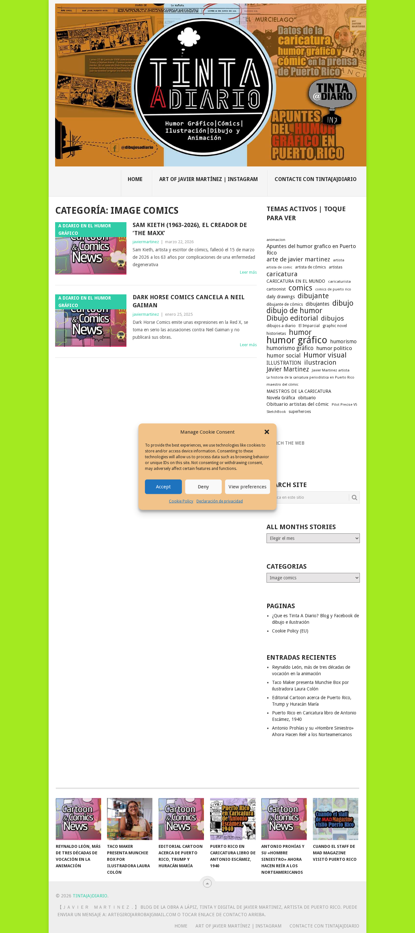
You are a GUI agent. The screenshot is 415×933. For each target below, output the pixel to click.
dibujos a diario (281, 325)
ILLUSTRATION (284, 363)
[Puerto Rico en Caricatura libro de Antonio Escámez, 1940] (232, 819)
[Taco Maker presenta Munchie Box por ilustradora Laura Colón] (129, 819)
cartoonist (276, 289)
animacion (276, 239)
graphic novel (335, 326)
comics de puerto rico (333, 289)
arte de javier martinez (298, 259)
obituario (307, 397)
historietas (276, 333)
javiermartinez (146, 241)
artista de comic (279, 267)
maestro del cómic (282, 384)
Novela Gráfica (281, 397)
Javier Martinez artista (331, 370)
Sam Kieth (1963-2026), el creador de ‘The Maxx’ (190, 229)
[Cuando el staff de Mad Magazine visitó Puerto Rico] (335, 819)
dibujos (332, 318)
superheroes (300, 411)
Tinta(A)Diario (90, 895)
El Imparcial (309, 326)
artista (338, 260)
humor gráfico (297, 340)
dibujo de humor (294, 311)
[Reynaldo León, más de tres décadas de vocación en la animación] (78, 819)
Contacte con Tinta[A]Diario (316, 179)
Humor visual (325, 355)
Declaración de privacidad (219, 501)
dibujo (342, 303)
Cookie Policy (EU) (290, 630)
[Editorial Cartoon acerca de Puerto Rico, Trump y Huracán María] (181, 819)
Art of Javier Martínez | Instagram (208, 179)
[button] (267, 432)
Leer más (248, 272)
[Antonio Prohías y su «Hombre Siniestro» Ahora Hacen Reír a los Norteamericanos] (284, 819)
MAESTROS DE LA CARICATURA (299, 391)
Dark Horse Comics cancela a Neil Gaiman (188, 301)
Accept (163, 487)
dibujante (313, 296)
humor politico (334, 348)
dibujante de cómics (285, 304)
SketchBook (276, 412)
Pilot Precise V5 (344, 405)
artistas (335, 267)
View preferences (248, 487)
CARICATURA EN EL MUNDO (296, 281)
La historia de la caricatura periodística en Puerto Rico (310, 377)
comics (300, 288)
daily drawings (281, 296)
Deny (203, 487)
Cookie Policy (181, 501)
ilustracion (320, 362)
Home (135, 179)
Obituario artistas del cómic (298, 404)
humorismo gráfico (290, 348)
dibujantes (317, 304)
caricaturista (339, 281)
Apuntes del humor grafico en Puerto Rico (311, 249)
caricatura (282, 274)
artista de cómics (310, 267)
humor (300, 332)
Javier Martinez (288, 369)
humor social (284, 355)
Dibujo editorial (292, 318)
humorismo (343, 341)
